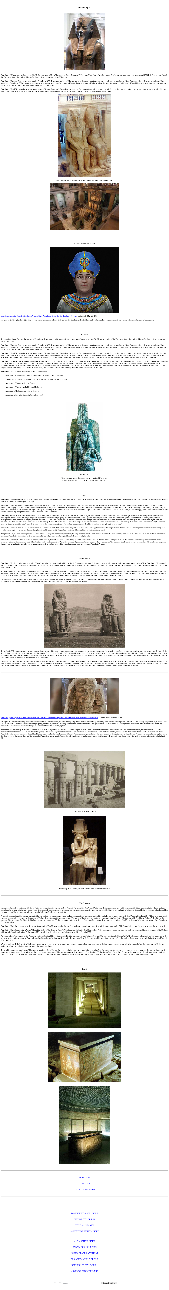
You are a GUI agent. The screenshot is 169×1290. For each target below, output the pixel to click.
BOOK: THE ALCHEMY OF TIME (84, 1259)
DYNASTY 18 (84, 1183)
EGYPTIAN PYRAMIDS (84, 1225)
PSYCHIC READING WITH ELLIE (84, 1253)
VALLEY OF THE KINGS (84, 1189)
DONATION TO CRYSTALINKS (84, 1265)
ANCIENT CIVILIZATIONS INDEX (84, 1231)
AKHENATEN (84, 1177)
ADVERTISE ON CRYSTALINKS (84, 1271)
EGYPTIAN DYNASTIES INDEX (84, 1213)
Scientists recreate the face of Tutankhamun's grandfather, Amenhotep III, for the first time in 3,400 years (39, 316)
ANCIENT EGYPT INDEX (84, 1219)
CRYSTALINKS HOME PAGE (85, 1247)
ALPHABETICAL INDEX (84, 1241)
